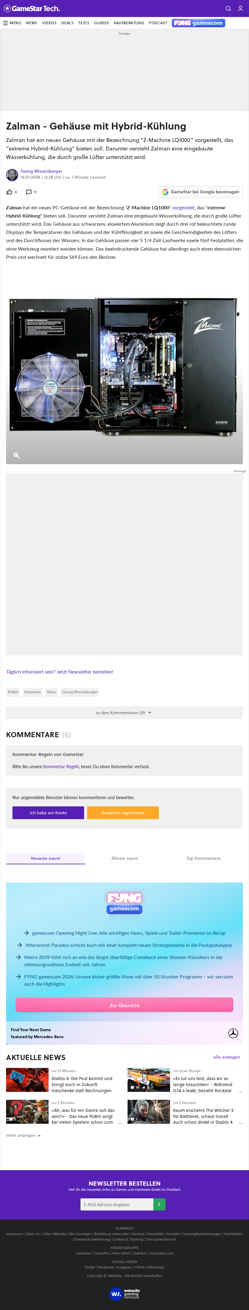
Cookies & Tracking (127, 1239)
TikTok (140, 1267)
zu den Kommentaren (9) (120, 713)
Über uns (33, 1233)
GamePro (101, 1253)
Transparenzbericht (161, 1239)
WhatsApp (156, 1267)
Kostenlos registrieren (123, 813)
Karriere (138, 1233)
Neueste (45, 858)
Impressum (14, 1233)
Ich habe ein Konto (48, 813)
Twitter (89, 1267)
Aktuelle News (36, 1057)
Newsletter (155, 1233)
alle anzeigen (226, 1057)
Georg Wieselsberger (41, 171)
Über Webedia (54, 1233)
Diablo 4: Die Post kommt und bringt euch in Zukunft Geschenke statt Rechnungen (82, 1084)
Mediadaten (233, 1233)
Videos (49, 22)
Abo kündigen (80, 1233)
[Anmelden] (159, 1204)
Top (203, 858)
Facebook (106, 1267)
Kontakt (173, 1233)
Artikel (13, 691)
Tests (83, 22)
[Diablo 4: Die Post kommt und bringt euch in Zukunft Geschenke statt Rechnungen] (27, 1080)
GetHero (140, 1253)
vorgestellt (183, 207)
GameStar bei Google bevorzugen (205, 192)
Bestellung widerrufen (111, 1233)
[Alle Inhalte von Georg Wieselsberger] (12, 175)
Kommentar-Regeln (61, 766)
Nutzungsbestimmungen (201, 1233)
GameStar (83, 1253)
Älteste (124, 858)
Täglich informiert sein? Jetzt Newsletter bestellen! (59, 671)
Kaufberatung (129, 22)
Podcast (158, 22)
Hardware (32, 691)
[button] (228, 8)
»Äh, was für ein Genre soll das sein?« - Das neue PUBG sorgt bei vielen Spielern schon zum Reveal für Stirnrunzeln (83, 1119)
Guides (101, 22)
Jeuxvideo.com (162, 1253)
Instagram (124, 1267)
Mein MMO (121, 1253)
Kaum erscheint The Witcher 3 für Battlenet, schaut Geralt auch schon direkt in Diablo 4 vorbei (203, 1119)
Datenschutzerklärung (92, 1239)
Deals (67, 22)
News (31, 22)
